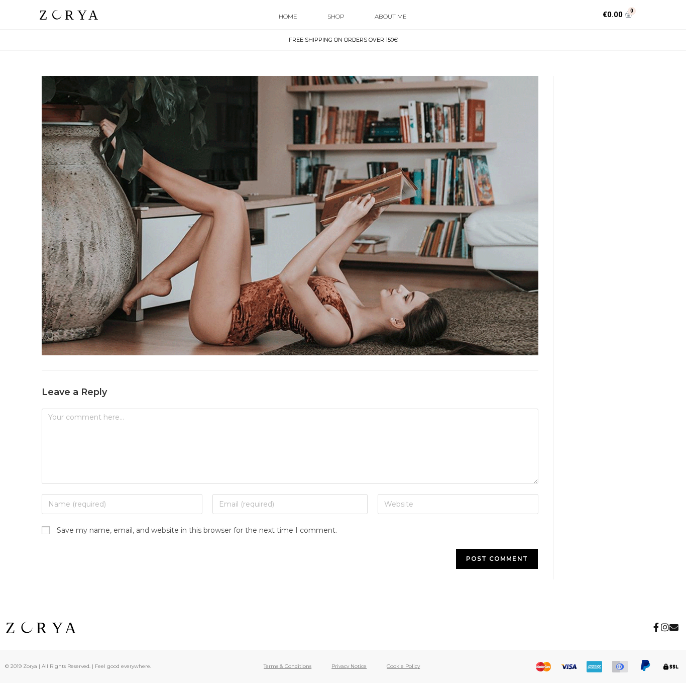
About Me (391, 16)
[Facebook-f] (655, 627)
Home (288, 16)
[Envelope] (673, 627)
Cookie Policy (403, 666)
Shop (336, 16)
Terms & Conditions (287, 666)
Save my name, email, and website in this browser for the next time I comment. (197, 530)
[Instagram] (664, 627)
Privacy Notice (349, 666)
